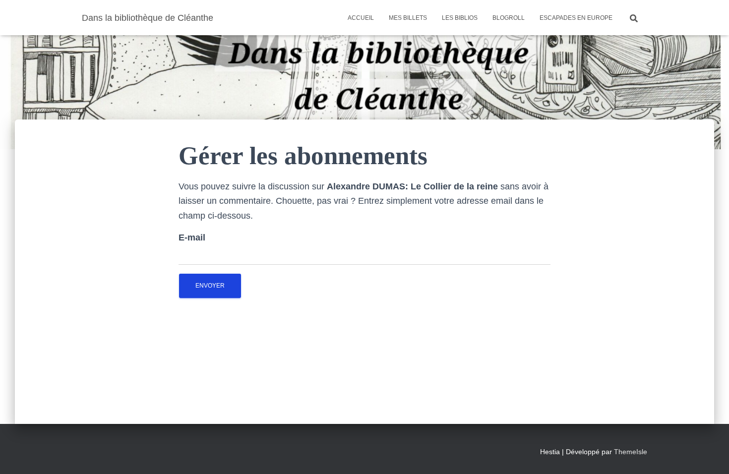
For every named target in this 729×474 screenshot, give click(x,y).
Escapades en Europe (576, 17)
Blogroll (508, 17)
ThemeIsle (630, 452)
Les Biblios (460, 17)
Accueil (361, 17)
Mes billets (408, 17)
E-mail (192, 237)
